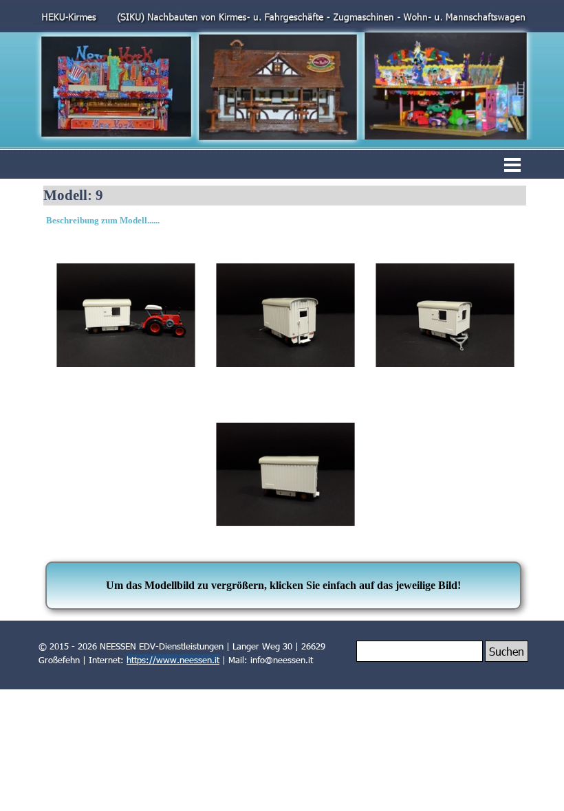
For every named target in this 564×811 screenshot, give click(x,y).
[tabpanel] (285, 220)
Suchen (506, 651)
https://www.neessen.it (173, 659)
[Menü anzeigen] (512, 165)
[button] (126, 315)
